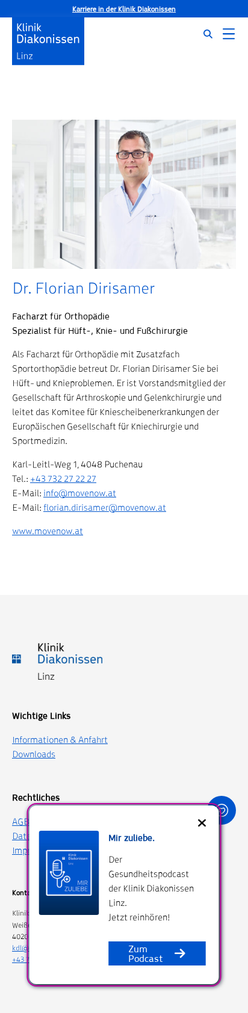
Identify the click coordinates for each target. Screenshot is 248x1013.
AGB (20, 821)
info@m (59, 493)
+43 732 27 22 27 (63, 478)
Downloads (33, 754)
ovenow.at (95, 493)
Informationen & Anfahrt (60, 740)
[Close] (202, 823)
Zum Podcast (145, 953)
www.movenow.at (47, 531)
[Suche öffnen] (200, 34)
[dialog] (124, 894)
